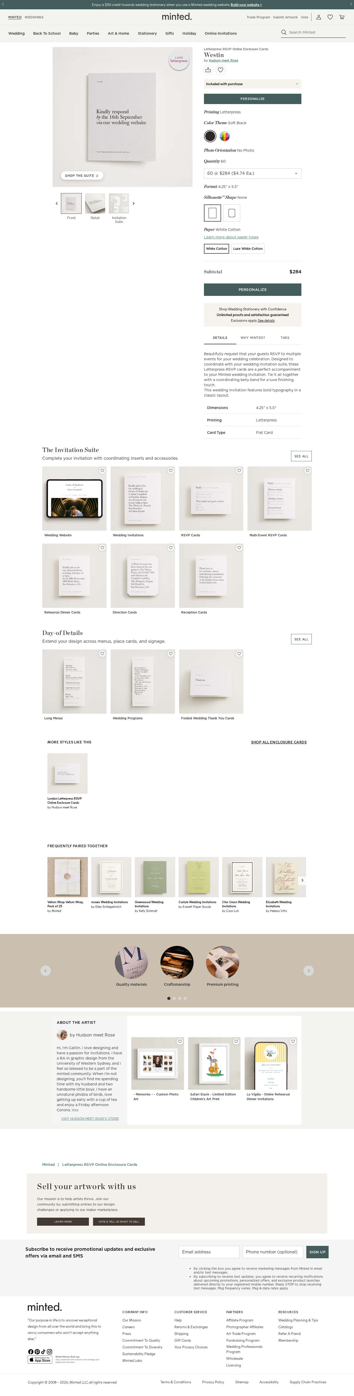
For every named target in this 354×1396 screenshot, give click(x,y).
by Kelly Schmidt (146, 911)
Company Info (135, 1312)
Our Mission (131, 1320)
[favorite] (220, 70)
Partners (234, 1312)
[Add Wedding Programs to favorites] (171, 654)
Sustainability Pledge (138, 1353)
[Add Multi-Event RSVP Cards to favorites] (308, 470)
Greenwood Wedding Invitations (149, 904)
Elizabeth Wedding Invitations (279, 904)
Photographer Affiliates (244, 1326)
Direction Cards (125, 612)
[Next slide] (133, 203)
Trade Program (258, 17)
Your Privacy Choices (191, 1346)
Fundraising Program (243, 1340)
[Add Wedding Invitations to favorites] (171, 470)
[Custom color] (224, 136)
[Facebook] (31, 1351)
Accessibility (269, 1381)
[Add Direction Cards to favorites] (171, 548)
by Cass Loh (230, 911)
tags (285, 338)
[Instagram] (49, 1351)
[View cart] (341, 17)
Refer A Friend (289, 1333)
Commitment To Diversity (142, 1346)
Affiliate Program (239, 1320)
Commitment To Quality (141, 1340)
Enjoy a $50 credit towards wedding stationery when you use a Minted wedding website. (161, 4)
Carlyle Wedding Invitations (197, 902)
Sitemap (242, 1381)
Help (178, 1320)
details (220, 338)
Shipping (181, 1333)
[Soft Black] (210, 136)
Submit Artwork (285, 17)
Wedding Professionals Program (244, 1349)
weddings (34, 17)
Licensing (233, 1365)
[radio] (212, 213)
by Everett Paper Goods (195, 906)
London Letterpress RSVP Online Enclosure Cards (64, 800)
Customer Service (190, 1312)
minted (15, 17)
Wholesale (234, 1358)
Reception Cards (194, 612)
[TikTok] (43, 1351)
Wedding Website (58, 535)
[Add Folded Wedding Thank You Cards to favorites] (239, 654)
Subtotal (213, 271)
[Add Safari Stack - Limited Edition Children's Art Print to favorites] (236, 1041)
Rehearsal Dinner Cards (62, 612)
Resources (288, 1312)
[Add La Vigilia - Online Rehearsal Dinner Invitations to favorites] (293, 1041)
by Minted (54, 911)
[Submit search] (284, 32)
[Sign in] (319, 17)
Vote (304, 17)
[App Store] (40, 1361)
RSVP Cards (190, 535)
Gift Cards (182, 1340)
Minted (48, 1165)
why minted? (252, 338)
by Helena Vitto (276, 911)
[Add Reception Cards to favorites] (239, 548)
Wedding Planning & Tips (298, 1320)
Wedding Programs (128, 718)
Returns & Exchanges (191, 1326)
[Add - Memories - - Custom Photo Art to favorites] (180, 1041)
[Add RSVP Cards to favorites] (239, 470)
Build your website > (246, 4)
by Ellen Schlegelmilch (106, 906)
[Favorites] (330, 17)
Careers (128, 1326)
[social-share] (208, 70)
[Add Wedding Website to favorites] (102, 470)
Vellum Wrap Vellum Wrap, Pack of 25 (65, 904)
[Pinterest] (37, 1351)
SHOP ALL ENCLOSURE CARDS (279, 742)
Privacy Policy (213, 1381)
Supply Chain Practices (308, 1381)
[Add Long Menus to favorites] (102, 654)
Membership (288, 1340)
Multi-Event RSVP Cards (268, 535)
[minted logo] (177, 16)
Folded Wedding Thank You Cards (207, 718)
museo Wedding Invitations (109, 902)
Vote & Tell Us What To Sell (118, 1221)
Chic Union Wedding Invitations (236, 904)
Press (126, 1333)
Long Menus (53, 718)
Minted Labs (132, 1360)
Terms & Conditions (175, 1381)
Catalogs (285, 1326)
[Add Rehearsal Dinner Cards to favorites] (102, 548)
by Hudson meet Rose (62, 807)
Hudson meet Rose (223, 60)
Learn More (63, 1221)
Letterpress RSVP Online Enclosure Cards (236, 49)
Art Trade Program (241, 1333)
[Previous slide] (57, 203)
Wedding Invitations (128, 535)
